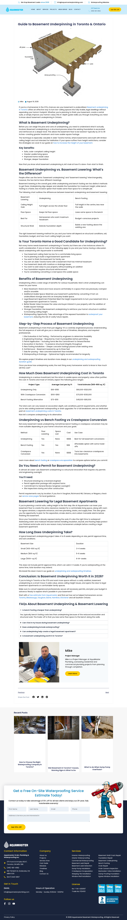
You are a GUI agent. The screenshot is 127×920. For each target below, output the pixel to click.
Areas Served (62, 9)
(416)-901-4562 (96, 11)
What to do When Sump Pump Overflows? (97, 768)
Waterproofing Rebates (100, 2)
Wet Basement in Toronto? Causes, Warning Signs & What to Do (63, 769)
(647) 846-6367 (13, 877)
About (39, 9)
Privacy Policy (9, 917)
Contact (77, 9)
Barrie (48, 597)
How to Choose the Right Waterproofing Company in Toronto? (30, 764)
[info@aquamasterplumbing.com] (55, 2)
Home (33, 9)
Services (45, 9)
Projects (53, 9)
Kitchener (65, 597)
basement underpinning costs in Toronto (43, 411)
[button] (33, 697)
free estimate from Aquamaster (43, 595)
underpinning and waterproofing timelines (73, 571)
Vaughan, (42, 597)
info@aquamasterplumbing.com (70, 2)
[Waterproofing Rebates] (89, 2)
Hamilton (56, 597)
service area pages (30, 496)
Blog (70, 9)
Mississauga (31, 597)
